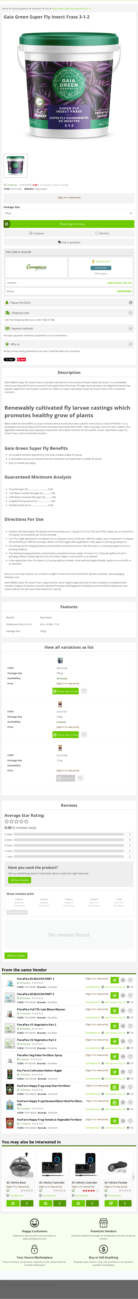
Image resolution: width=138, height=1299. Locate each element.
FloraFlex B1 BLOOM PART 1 (35, 978)
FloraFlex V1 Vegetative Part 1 (36, 1024)
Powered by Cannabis (43, 1284)
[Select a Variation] (111, 1203)
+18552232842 (123, 291)
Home (5, 8)
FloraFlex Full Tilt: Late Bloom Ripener (41, 1009)
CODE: (7, 188)
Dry (47, 8)
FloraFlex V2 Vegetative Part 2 (36, 1039)
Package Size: (12, 207)
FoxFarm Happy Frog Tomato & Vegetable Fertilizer (49, 1119)
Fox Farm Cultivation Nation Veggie (39, 1070)
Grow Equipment (20, 8)
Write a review (60, 185)
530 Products (100, 273)
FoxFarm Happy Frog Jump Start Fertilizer (44, 1085)
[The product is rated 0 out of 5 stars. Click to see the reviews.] (25, 185)
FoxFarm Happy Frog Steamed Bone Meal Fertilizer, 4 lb (50, 1102)
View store (101, 268)
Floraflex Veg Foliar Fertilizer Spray (39, 1055)
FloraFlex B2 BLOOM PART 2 (35, 994)
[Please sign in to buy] (13, 1203)
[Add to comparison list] (123, 980)
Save (23, 359)
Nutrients (37, 8)
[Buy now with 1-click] (27, 1203)
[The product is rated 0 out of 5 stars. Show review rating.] (37, 983)
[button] (69, 213)
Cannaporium (93, 986)
